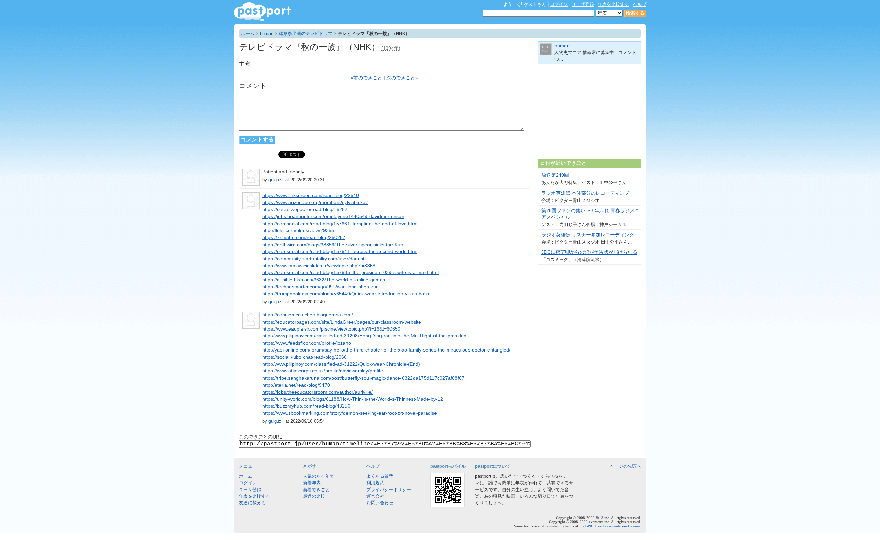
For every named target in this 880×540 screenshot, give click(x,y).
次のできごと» (402, 77)
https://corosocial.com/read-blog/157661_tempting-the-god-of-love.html (339, 223)
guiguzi (275, 179)
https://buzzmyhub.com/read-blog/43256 (306, 406)
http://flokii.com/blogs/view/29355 (298, 230)
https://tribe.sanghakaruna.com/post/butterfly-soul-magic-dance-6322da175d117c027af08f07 (363, 378)
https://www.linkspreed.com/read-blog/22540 (310, 195)
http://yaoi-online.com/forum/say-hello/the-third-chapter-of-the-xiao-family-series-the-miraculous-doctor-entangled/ (386, 350)
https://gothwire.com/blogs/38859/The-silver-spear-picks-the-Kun (332, 244)
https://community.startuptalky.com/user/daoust (313, 258)
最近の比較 (314, 496)
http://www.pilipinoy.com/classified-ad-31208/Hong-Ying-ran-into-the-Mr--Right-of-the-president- (366, 335)
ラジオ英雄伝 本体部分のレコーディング (585, 193)
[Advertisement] (589, 114)
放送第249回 (555, 175)
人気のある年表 (318, 476)
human (266, 33)
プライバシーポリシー (388, 489)
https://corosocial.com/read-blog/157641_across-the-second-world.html (339, 251)
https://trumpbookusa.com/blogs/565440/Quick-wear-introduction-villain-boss (345, 293)
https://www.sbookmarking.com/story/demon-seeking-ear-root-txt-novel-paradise (349, 413)
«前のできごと (366, 77)
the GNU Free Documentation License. (610, 526)
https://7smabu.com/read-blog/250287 (303, 237)
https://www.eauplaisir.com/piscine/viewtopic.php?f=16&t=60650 (331, 329)
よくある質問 (379, 476)
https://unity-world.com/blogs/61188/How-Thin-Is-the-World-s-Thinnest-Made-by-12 (352, 399)
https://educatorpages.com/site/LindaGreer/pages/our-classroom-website (341, 322)
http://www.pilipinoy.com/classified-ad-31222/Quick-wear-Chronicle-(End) (341, 364)
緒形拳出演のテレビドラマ (305, 33)
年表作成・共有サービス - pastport (262, 11)
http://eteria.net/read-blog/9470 (296, 385)
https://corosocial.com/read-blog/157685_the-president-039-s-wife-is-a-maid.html (350, 272)
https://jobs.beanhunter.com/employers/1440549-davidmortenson (333, 216)
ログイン (559, 4)
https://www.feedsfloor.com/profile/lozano (306, 343)
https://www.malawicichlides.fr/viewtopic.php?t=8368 (318, 265)
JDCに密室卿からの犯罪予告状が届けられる (589, 252)
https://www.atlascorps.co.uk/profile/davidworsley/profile (322, 371)
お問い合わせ (379, 502)
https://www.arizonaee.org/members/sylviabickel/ (315, 202)
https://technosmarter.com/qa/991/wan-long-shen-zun (320, 286)
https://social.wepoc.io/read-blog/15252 (305, 209)
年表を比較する (613, 4)
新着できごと (316, 489)
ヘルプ (639, 4)
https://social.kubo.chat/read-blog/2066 (304, 357)
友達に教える (252, 502)
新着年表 (312, 482)
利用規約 (375, 482)
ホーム (247, 33)
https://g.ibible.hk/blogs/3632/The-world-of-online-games (323, 279)
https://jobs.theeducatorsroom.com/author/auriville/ (317, 392)
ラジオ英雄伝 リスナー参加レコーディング (587, 234)
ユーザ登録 (583, 4)
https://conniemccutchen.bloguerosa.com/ (307, 314)
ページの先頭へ (625, 466)
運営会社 (375, 496)
